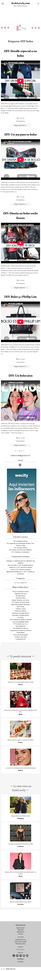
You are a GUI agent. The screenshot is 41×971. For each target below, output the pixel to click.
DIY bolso (22, 118)
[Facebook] (20, 465)
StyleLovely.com (20, 3)
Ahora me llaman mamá (20, 591)
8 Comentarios (20, 200)
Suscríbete (20, 961)
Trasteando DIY (20, 639)
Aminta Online (20, 598)
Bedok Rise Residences (14, 572)
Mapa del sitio (20, 932)
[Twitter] (17, 955)
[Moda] (20, 707)
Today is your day (20, 637)
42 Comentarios (20, 283)
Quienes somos (20, 928)
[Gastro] (20, 737)
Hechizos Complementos (20, 613)
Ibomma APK (12, 565)
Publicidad (20, 930)
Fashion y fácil (20, 609)
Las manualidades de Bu (20, 622)
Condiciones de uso (20, 939)
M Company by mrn (20, 624)
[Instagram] (23, 955)
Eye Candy (20, 606)
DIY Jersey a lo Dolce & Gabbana (20, 550)
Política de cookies (21, 943)
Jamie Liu (12, 567)
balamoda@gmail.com (20, 455)
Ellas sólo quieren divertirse (20, 604)
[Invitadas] (20, 899)
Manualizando (20, 626)
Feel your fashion (20, 611)
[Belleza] (20, 765)
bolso (19, 359)
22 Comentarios (20, 121)
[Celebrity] (20, 841)
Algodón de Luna (20, 594)
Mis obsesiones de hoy (20, 628)
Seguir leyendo (19, 125)
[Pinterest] (20, 955)
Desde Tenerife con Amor (20, 600)
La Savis (20, 617)
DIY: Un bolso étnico (20, 548)
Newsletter (20, 959)
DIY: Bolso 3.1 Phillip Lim (20, 296)
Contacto (20, 934)
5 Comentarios (20, 362)
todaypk (9, 561)
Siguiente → (22, 451)
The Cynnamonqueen (20, 635)
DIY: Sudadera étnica (21, 541)
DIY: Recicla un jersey (25, 567)
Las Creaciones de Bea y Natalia (20, 619)
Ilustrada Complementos (20, 615)
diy (19, 118)
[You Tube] (27, 955)
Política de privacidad (20, 941)
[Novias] (20, 679)
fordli (12, 569)
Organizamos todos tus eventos (20, 630)
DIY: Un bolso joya (20, 375)
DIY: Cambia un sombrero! (20, 552)
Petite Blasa (20, 632)
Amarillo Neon (20, 596)
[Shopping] (20, 813)
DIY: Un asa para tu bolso (20, 134)
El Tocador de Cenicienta (20, 602)
